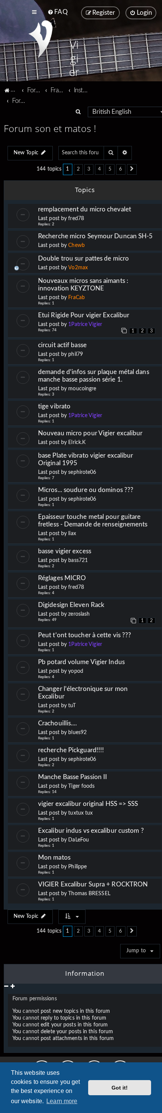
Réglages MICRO (62, 578)
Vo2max (78, 267)
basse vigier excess (64, 551)
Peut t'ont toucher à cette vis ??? (84, 635)
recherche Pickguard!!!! (71, 750)
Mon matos (54, 857)
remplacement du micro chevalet (84, 209)
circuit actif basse (62, 345)
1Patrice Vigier (85, 324)
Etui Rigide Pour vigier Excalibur (83, 315)
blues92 (77, 732)
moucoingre (82, 388)
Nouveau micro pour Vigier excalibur (90, 433)
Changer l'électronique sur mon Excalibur (83, 693)
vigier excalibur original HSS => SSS (88, 804)
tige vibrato (54, 406)
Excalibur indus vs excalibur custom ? (91, 830)
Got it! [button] (120, 1088)
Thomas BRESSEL (89, 893)
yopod (75, 671)
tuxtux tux (80, 813)
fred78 (76, 218)
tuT (71, 705)
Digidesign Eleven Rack (71, 605)
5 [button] (110, 169)
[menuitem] (57, 12)
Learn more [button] (61, 1101)
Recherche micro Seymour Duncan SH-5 (95, 236)
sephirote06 (82, 472)
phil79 (75, 354)
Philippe (77, 866)
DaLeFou (78, 840)
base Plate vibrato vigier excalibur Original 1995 (87, 459)
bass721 (78, 560)
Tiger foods (81, 786)
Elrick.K (77, 442)
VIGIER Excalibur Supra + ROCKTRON (93, 884)
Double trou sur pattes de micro (83, 258)
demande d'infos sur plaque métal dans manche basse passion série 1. (93, 376)
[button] (132, 169)
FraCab (76, 297)
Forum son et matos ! (50, 128)
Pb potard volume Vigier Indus (81, 662)
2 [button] (78, 169)
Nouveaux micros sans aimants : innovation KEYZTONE (83, 285)
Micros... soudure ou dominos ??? (85, 490)
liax (72, 533)
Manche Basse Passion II (72, 777)
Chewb (76, 245)
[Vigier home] (40, 39)
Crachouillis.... (57, 723)
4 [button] (99, 169)
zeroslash (79, 614)
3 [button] (88, 169)
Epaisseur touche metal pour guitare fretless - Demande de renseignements (93, 521)
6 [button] (120, 169)
